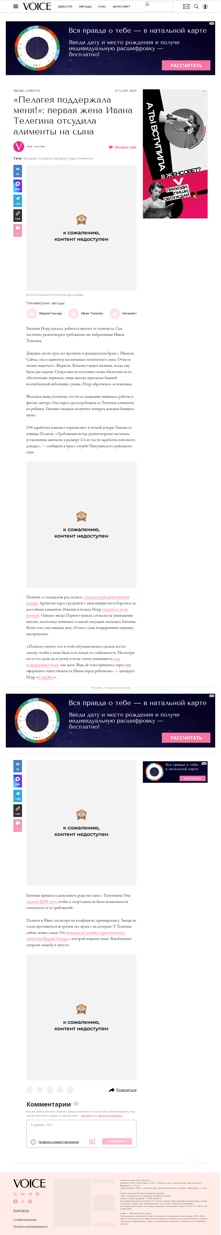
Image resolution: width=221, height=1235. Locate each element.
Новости (33, 90)
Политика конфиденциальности (30, 1226)
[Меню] (15, 6)
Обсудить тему (125, 147)
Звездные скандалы (37, 158)
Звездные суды (65, 158)
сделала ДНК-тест (41, 901)
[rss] (15, 1194)
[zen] (37, 1194)
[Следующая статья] (110, 1163)
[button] (132, 313)
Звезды (18, 90)
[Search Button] (196, 6)
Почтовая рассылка (186, 6)
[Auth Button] (205, 6)
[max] (30, 1201)
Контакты (21, 1210)
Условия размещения (24, 1219)
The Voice (37, 6)
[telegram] (30, 1194)
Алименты (85, 158)
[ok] (15, 1201)
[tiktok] (23, 1201)
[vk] (23, 1194)
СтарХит (46, 677)
